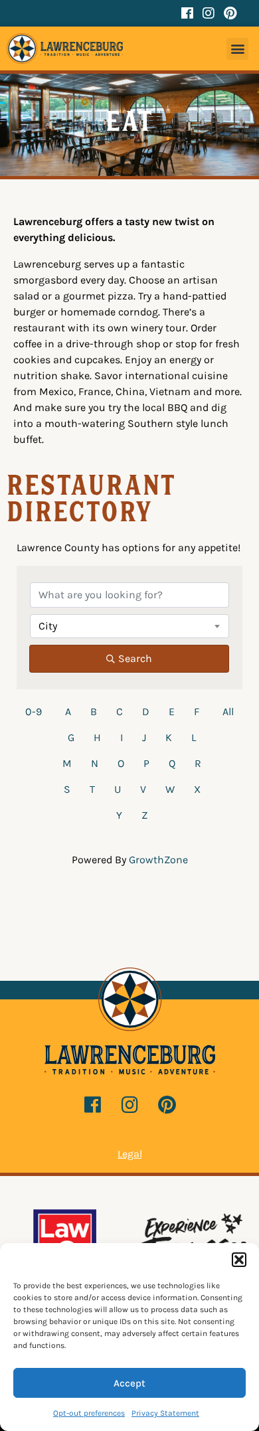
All (228, 711)
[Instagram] (208, 13)
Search (135, 658)
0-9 (33, 711)
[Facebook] (187, 13)
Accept (129, 1383)
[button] (239, 1259)
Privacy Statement (165, 1413)
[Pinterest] (229, 13)
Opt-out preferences (89, 1413)
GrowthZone (158, 859)
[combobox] (129, 626)
